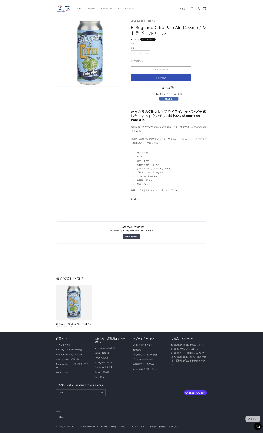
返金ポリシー (124, 427)
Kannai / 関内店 (102, 372)
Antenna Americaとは (105, 348)
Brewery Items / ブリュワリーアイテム (72, 366)
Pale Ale (151, 20)
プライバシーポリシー (143, 359)
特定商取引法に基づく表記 (145, 354)
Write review (131, 236)
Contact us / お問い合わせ (145, 369)
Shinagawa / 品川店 (104, 362)
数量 (133, 48)
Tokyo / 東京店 (101, 357)
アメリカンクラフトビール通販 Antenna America (81, 427)
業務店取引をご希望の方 (144, 364)
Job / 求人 (99, 377)
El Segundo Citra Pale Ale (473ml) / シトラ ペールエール (73, 325)
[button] (80, 8)
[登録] (102, 392)
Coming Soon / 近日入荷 (67, 359)
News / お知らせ (102, 353)
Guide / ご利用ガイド (142, 345)
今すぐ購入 (160, 77)
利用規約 (137, 349)
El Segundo (137, 20)
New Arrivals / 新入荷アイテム (70, 354)
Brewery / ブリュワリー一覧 (69, 349)
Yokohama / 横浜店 (103, 367)
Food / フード (62, 372)
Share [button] (137, 199)
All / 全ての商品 (63, 345)
